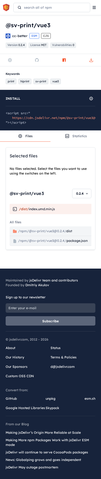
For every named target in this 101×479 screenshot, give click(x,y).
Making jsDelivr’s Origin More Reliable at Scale (43, 432)
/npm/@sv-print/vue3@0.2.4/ (44, 231)
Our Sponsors (16, 367)
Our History (15, 357)
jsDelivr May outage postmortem (32, 467)
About (10, 348)
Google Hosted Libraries (25, 408)
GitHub (11, 398)
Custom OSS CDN (20, 376)
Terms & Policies (63, 357)
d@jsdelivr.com (62, 367)
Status (55, 348)
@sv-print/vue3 (27, 193)
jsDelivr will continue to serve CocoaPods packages (47, 452)
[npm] (64, 60)
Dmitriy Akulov (37, 285)
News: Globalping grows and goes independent (43, 460)
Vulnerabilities (63, 45)
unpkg (50, 398)
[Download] (91, 60)
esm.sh (90, 398)
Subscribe (50, 321)
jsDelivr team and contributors (53, 280)
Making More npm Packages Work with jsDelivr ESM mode (47, 442)
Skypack (52, 408)
